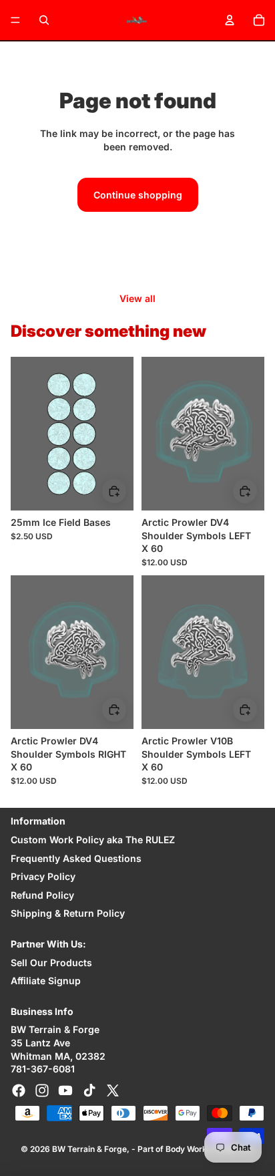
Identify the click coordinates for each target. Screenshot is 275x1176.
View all (137, 298)
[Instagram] (42, 1090)
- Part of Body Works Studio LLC (193, 1149)
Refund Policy (42, 895)
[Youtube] (65, 1090)
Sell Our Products (51, 962)
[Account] (229, 20)
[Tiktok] (89, 1090)
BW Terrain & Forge (89, 1149)
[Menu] (15, 20)
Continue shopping (137, 194)
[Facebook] (19, 1090)
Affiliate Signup (46, 980)
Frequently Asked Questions (76, 858)
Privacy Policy (43, 876)
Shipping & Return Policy (68, 913)
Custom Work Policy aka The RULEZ (93, 839)
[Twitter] (113, 1090)
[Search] (44, 20)
